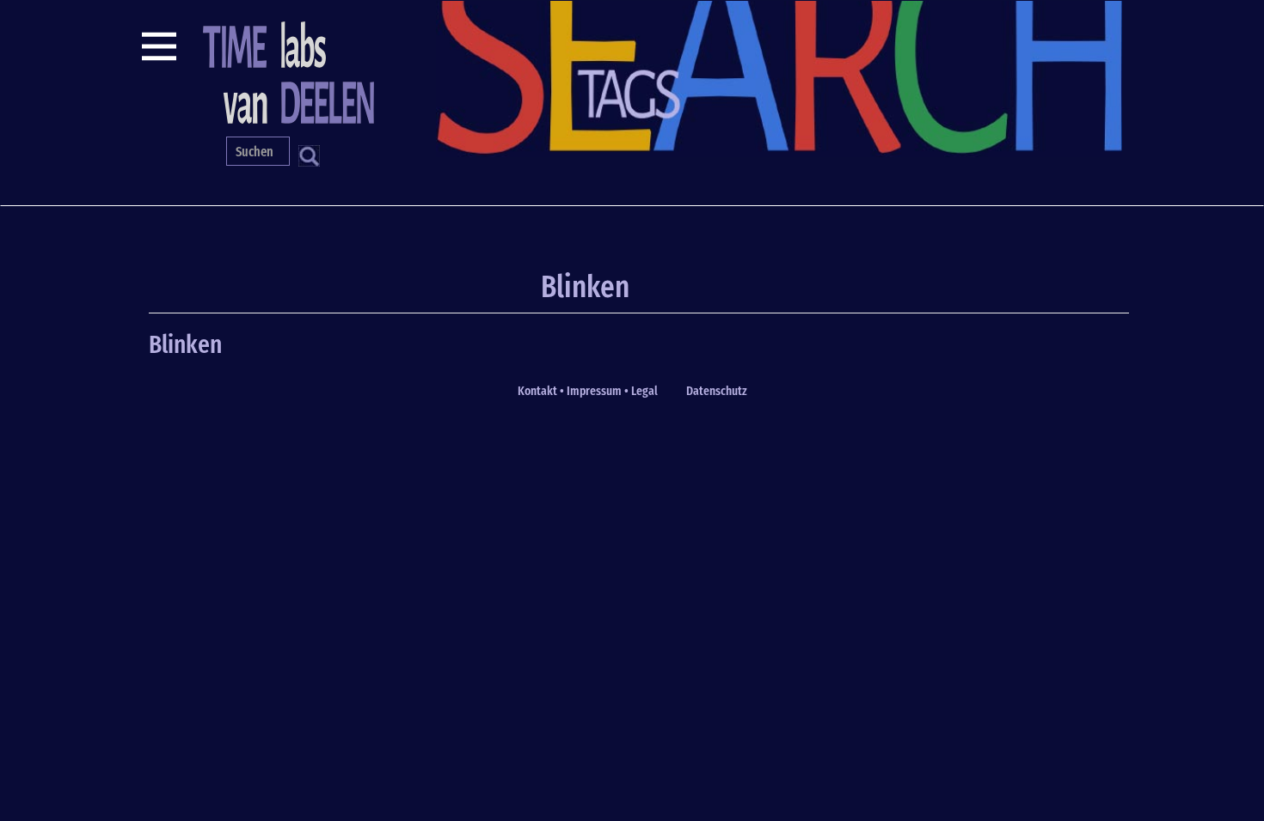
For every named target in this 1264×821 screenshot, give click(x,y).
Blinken (185, 344)
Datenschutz (716, 390)
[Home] (286, 70)
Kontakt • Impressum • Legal (588, 390)
